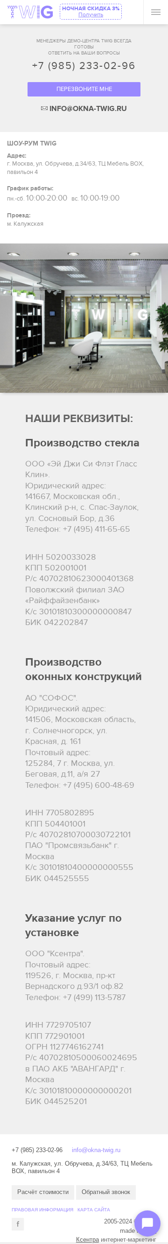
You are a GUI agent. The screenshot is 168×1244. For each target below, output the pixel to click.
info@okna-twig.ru (96, 1150)
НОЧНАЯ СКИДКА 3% (90, 11)
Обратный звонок (106, 1191)
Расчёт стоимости (43, 1191)
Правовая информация (42, 1209)
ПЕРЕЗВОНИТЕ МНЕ (84, 89)
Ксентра (87, 1239)
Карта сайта (93, 1209)
